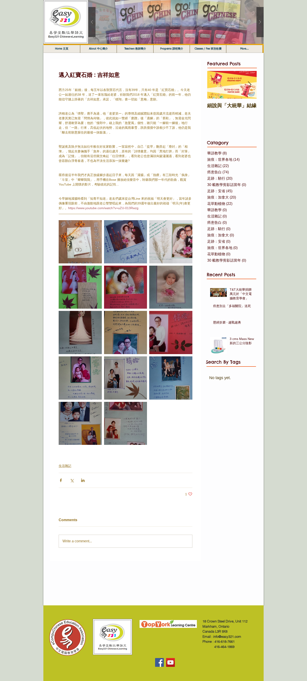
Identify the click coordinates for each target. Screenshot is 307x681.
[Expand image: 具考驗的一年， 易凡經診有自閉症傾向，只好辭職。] (80, 423)
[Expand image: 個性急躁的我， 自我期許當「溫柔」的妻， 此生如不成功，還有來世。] (125, 241)
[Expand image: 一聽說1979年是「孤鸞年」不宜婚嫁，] (80, 241)
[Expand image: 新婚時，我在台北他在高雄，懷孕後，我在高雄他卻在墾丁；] (125, 332)
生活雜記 (65, 466)
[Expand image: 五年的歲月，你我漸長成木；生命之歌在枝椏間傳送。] (170, 378)
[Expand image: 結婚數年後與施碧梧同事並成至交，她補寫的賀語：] (80, 287)
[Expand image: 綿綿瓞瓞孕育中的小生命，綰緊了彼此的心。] (170, 332)
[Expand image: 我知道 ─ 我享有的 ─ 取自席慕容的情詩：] (80, 332)
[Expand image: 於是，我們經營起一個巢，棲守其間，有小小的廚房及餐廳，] (80, 378)
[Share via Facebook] (61, 480)
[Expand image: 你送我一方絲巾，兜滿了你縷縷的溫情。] (125, 378)
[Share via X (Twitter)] (72, 480)
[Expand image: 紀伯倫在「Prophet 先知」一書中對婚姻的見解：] (125, 287)
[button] (176, 22)
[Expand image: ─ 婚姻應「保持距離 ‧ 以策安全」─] (170, 241)
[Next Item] (249, 84)
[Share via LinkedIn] (83, 480)
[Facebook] (159, 662)
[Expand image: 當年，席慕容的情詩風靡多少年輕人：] (170, 287)
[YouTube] (170, 662)
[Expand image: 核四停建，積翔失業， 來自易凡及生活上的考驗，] (125, 423)
